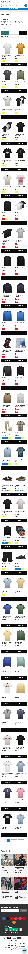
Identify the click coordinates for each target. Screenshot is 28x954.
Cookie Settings (11, 943)
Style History (21, 868)
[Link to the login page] (24, 2)
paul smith (7, 11)
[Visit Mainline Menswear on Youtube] (12, 918)
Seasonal (7, 891)
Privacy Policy (12, 914)
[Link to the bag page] (22, 2)
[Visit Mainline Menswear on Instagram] (16, 918)
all (3, 868)
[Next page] (22, 840)
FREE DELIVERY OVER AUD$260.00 (14, 8)
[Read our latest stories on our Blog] (14, 922)
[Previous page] (5, 840)
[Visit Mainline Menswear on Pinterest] (24, 918)
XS (3, 38)
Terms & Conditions (19, 943)
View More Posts (23, 851)
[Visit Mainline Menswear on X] (8, 918)
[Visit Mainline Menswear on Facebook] (4, 918)
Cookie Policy (4, 943)
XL (22, 38)
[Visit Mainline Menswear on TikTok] (20, 918)
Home (2, 11)
